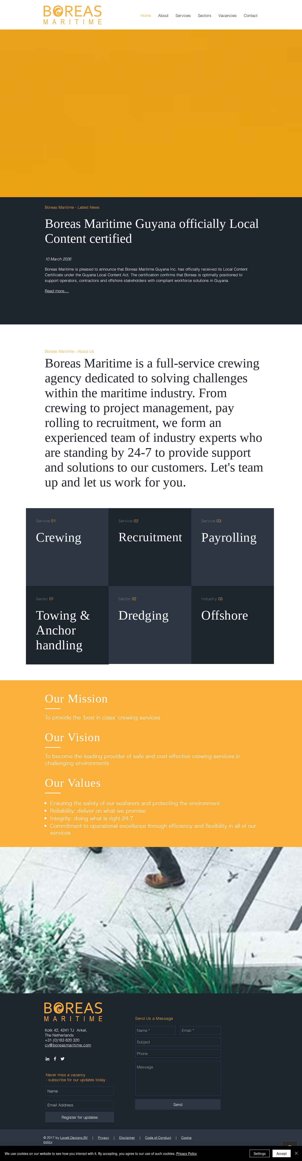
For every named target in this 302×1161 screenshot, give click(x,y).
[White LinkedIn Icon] (47, 1058)
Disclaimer (127, 1137)
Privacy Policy (186, 1153)
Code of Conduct (158, 1137)
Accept (282, 1153)
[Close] (296, 1153)
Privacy (103, 1137)
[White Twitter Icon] (62, 1058)
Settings (260, 1153)
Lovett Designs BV (74, 1137)
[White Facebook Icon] (55, 1058)
